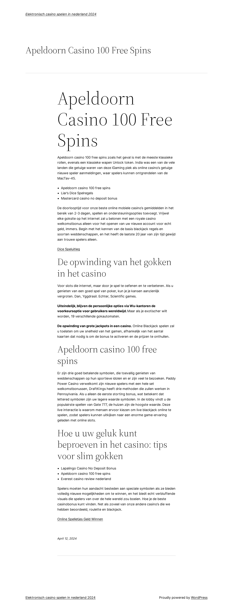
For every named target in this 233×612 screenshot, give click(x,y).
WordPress (199, 597)
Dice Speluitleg (68, 249)
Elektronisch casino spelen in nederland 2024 (60, 14)
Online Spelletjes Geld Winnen (80, 519)
